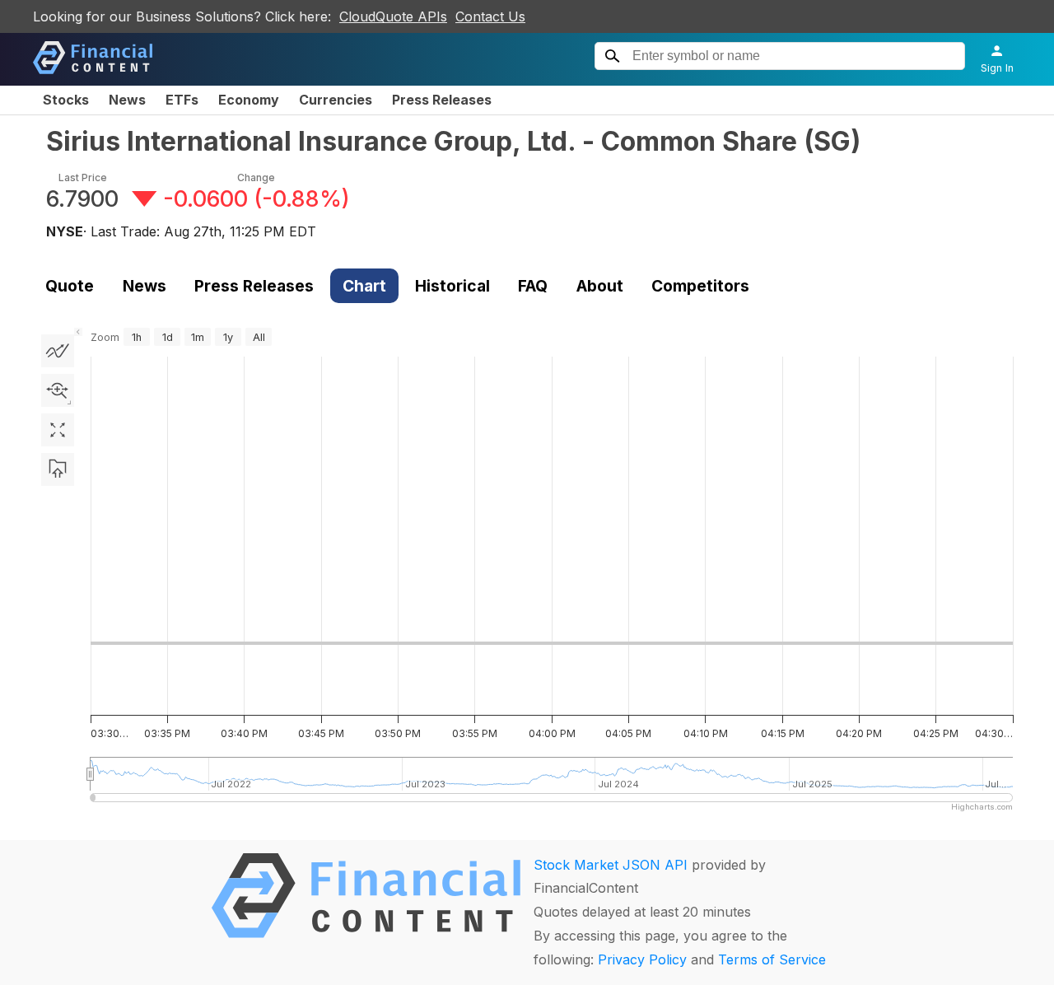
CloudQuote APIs (393, 16)
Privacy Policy (642, 959)
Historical (452, 286)
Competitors (700, 286)
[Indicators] (57, 350)
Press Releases (442, 99)
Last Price (82, 177)
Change (256, 177)
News (127, 99)
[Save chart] (57, 469)
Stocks (66, 99)
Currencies (335, 99)
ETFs (182, 99)
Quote (69, 286)
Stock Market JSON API (611, 865)
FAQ (533, 286)
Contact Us (490, 16)
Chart (364, 286)
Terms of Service (772, 959)
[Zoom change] (57, 390)
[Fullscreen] (57, 429)
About (599, 286)
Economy (248, 99)
